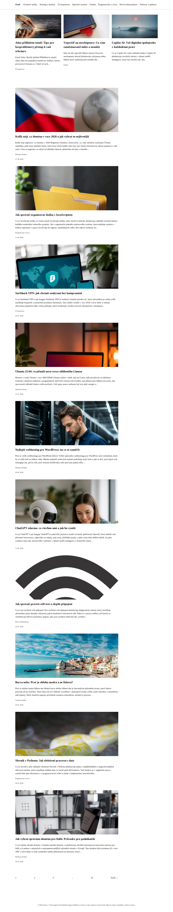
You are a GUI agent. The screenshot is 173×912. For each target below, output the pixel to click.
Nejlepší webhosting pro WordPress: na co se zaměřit (47, 449)
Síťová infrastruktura (128, 4)
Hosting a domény (47, 4)
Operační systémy (79, 4)
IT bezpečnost (64, 4)
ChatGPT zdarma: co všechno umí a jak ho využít (45, 528)
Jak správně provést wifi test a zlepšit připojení (43, 604)
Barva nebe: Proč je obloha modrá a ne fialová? (44, 682)
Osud (17, 4)
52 (92, 878)
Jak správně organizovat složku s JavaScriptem (43, 214)
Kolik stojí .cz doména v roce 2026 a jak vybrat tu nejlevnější (52, 136)
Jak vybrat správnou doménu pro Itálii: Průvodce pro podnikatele (55, 838)
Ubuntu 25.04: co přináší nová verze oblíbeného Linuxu (48, 371)
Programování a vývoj (107, 4)
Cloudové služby (30, 4)
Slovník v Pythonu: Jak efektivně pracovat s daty (44, 760)
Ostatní (93, 4)
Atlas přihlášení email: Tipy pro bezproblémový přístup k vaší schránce (34, 47)
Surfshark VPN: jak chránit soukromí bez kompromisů (48, 293)
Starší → (114, 878)
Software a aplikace (148, 4)
